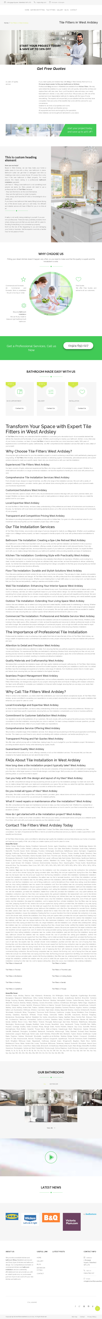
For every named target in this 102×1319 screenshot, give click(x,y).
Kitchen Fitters (83, 86)
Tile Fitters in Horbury (13, 982)
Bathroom (54, 1084)
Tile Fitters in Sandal (59, 982)
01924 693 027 (78, 345)
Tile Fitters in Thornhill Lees (61, 970)
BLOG (67, 10)
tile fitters (40, 441)
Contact (82, 1317)
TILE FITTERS (50, 10)
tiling (68, 82)
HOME (27, 10)
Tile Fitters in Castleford (14, 989)
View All (50, 1128)
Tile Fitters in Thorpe (59, 989)
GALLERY (60, 10)
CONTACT (73, 10)
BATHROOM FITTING (38, 10)
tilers (17, 870)
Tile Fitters (22, 189)
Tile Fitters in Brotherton (14, 976)
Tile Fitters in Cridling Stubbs (62, 976)
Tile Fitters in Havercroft (14, 963)
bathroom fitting (11, 1260)
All (45, 1084)
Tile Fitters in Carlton (59, 963)
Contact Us (20, 408)
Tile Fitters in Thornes (13, 970)
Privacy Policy (91, 1317)
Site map (74, 1317)
